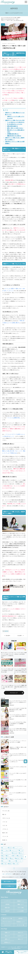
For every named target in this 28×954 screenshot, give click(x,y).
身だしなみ (12, 861)
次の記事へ (20, 635)
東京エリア (7, 935)
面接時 (10, 863)
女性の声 (7, 911)
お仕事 (10, 847)
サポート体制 (21, 907)
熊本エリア (20, 939)
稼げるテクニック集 (7, 918)
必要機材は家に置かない (13, 134)
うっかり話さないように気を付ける (15, 122)
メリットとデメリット (6, 853)
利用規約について (21, 921)
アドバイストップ (13, 692)
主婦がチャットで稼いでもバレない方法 (14, 120)
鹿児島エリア (7, 942)
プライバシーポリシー (7, 921)
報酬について (21, 904)
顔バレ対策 (16, 863)
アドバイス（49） (6, 810)
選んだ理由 (4, 863)
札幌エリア (7, 932)
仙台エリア (20, 932)
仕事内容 (7, 904)
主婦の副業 (15, 853)
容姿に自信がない (21, 855)
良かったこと (4, 861)
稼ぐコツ (23, 858)
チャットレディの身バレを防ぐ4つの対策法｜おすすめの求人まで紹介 (7, 670)
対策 (3, 858)
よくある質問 (21, 911)
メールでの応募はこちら (8, 886)
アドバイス (4, 847)
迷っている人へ (19, 861)
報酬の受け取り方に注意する (14, 136)
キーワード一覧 (20, 925)
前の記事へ (7, 635)
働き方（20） (5, 832)
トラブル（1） (5, 829)
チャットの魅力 (5, 850)
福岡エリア (7, 939)
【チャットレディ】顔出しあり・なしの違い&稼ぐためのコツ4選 (7, 687)
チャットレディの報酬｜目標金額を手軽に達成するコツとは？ (20, 687)
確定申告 (6, 631)
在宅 (14, 855)
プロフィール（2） (6, 818)
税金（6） (4, 814)
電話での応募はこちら (9, 881)
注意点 (12, 858)
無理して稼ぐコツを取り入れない (15, 128)
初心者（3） (5, 840)
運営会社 (21, 918)
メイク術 (21, 850)
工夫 (7, 858)
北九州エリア (21, 935)
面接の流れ (7, 907)
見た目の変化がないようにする (14, 124)
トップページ (7, 901)
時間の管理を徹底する (12, 126)
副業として (9, 855)
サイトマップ (7, 925)
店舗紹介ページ (20, 901)
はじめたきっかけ (14, 850)
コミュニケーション (17, 847)
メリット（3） (5, 836)
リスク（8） (5, 825)
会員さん (21, 853)
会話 (3, 855)
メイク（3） (5, 821)
